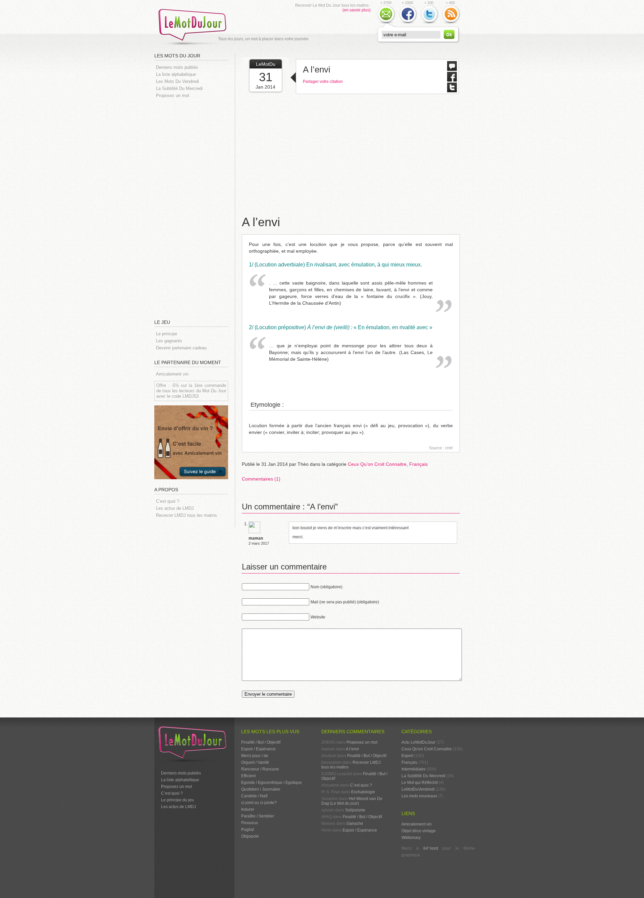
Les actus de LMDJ (175, 508)
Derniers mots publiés (177, 67)
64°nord (430, 848)
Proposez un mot (172, 95)
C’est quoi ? (167, 501)
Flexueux (249, 822)
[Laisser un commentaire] (452, 69)
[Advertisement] (194, 208)
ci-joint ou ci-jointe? (259, 802)
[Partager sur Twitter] (452, 90)
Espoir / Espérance (258, 749)
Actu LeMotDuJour (418, 742)
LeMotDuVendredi (418, 789)
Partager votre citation (323, 81)
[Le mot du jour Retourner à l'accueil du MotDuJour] (194, 45)
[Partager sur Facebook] (452, 80)
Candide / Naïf (254, 796)
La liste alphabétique (176, 74)
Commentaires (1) (261, 479)
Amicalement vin (172, 374)
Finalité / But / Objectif (260, 742)
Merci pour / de (254, 755)
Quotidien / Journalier (260, 789)
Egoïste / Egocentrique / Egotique (271, 782)
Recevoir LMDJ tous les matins (186, 515)
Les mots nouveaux (419, 796)
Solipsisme (355, 810)
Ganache (354, 823)
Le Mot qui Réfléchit (419, 782)
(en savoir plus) (356, 10)
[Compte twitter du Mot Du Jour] (429, 23)
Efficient (248, 776)
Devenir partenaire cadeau (181, 347)
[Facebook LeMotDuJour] (408, 23)
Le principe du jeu (177, 800)
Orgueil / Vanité (255, 762)
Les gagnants (169, 340)
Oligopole (250, 836)
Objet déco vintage (418, 831)
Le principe (166, 333)
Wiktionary (411, 837)
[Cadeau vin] (191, 484)
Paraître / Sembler (257, 816)
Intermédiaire (413, 769)
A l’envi (316, 69)
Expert (407, 755)
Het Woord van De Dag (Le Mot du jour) (351, 801)
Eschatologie (363, 792)
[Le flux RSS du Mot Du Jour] (451, 23)
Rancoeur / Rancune (260, 769)
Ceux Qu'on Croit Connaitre (377, 464)
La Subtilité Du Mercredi (179, 88)
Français (418, 464)
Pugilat (247, 829)
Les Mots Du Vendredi (177, 81)
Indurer (247, 809)
